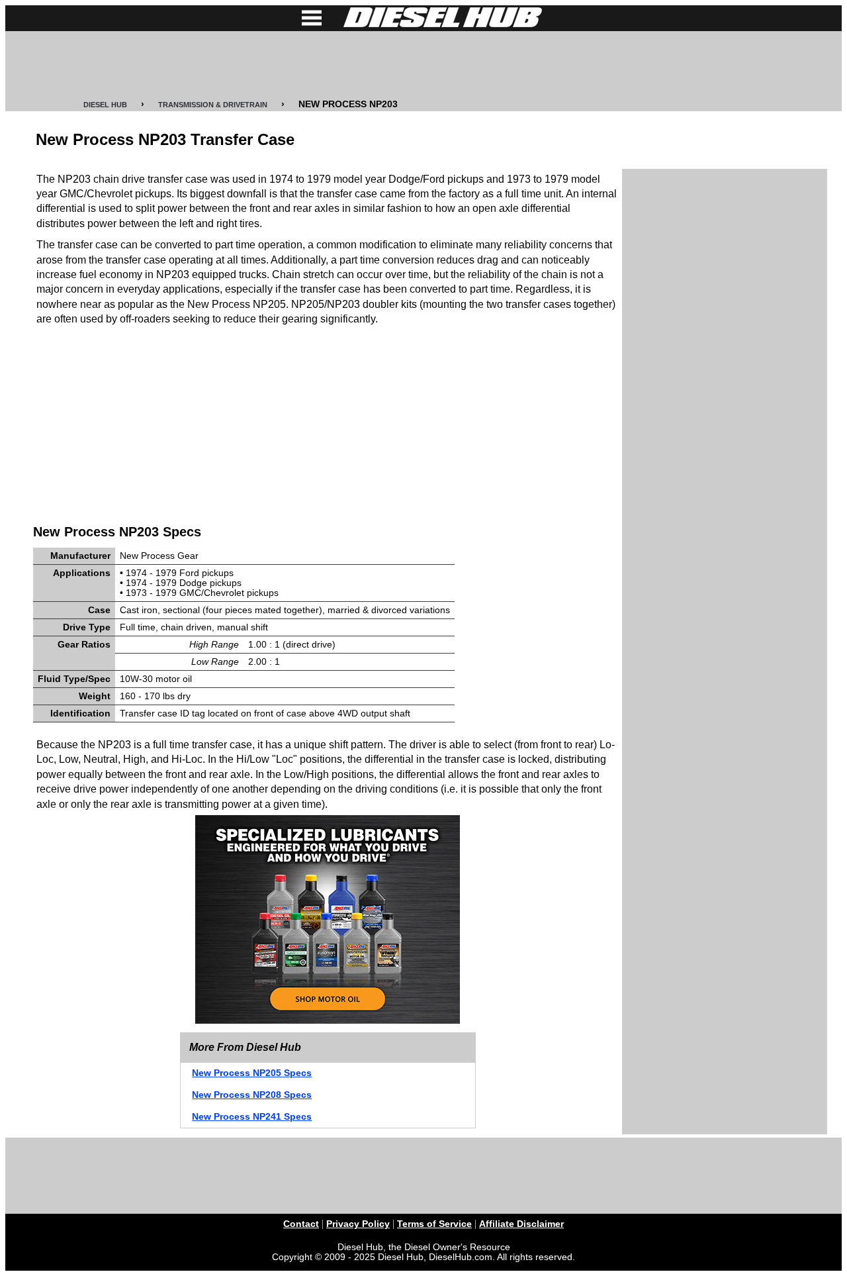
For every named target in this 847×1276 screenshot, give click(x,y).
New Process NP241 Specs (252, 1117)
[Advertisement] (423, 65)
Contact (301, 1224)
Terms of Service (434, 1224)
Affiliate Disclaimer (521, 1224)
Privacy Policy (358, 1224)
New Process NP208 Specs (252, 1095)
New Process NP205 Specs (252, 1073)
